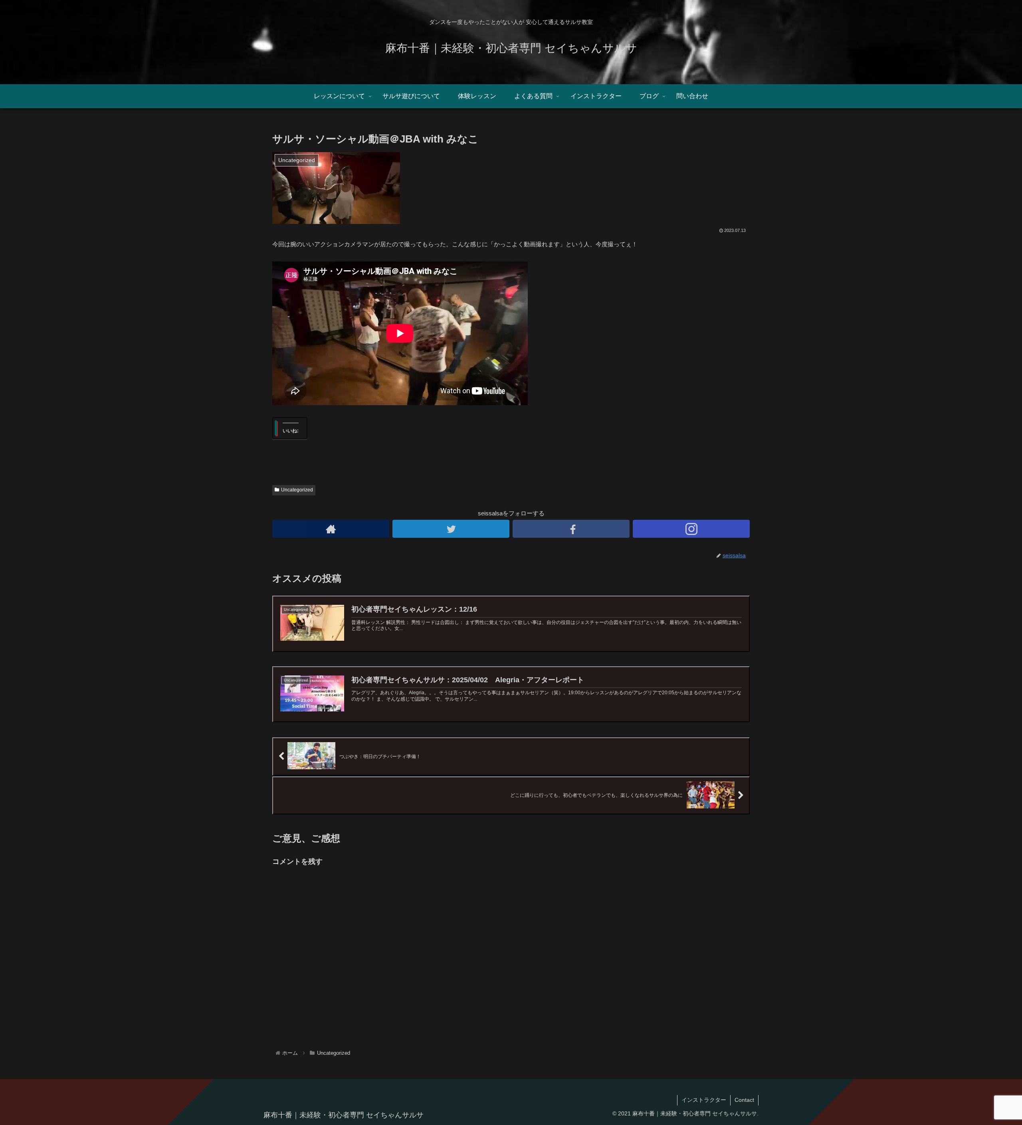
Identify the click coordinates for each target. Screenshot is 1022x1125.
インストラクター (703, 1100)
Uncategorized (297, 490)
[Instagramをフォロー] (691, 529)
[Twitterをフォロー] (450, 529)
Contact (744, 1100)
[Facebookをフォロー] (571, 529)
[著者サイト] (330, 529)
